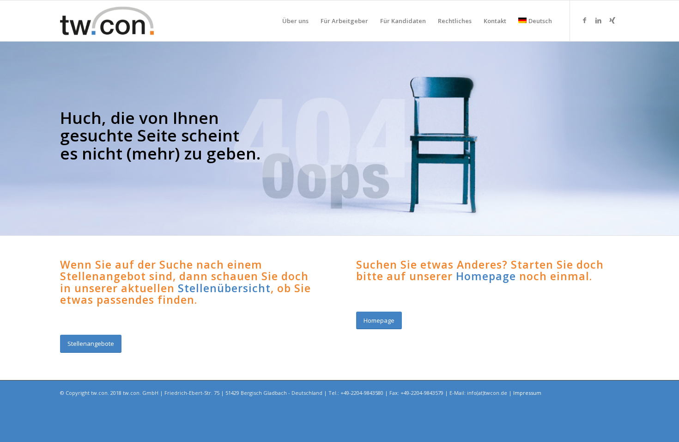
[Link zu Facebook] (584, 20)
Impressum (527, 392)
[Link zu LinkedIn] (598, 20)
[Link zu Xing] (612, 20)
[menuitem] (295, 20)
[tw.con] (107, 20)
